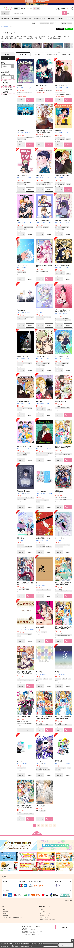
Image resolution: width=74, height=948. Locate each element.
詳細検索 (69, 13)
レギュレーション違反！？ (62, 265)
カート (31, 100)
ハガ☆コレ (39, 36)
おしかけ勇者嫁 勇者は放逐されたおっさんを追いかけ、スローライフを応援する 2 (25, 673)
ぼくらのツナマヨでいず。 (62, 356)
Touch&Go (39, 446)
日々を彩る (39, 672)
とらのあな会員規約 (40, 926)
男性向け (30, 8)
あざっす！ (20, 220)
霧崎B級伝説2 (58, 761)
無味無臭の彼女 (40, 627)
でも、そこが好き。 (41, 491)
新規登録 (63, 8)
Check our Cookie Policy (50, 945)
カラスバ (70, 23)
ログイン (67, 8)
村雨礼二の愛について (23, 356)
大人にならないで (21, 310)
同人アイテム (51, 18)
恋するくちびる (40, 175)
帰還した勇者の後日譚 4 (23, 717)
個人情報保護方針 (26, 931)
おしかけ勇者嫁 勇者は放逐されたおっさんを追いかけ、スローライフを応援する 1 (25, 807)
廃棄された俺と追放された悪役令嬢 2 (44, 265)
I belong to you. (40, 761)
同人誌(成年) (15, 18)
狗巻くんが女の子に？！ (23, 175)
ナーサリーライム (59, 538)
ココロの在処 (39, 401)
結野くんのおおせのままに (43, 806)
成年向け (23, 8)
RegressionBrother (41, 310)
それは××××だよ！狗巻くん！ (63, 220)
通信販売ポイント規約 (27, 928)
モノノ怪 (64, 23)
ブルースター (20, 761)
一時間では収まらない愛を (62, 175)
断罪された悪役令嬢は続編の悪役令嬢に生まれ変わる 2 (44, 717)
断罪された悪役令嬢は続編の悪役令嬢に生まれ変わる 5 (63, 446)
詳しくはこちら (68, 900)
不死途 (51, 23)
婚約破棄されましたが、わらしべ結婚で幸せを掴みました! (44, 131)
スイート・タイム (21, 627)
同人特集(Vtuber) (26, 18)
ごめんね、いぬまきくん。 (43, 356)
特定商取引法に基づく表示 (28, 932)
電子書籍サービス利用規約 (28, 929)
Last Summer (21, 130)
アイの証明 (58, 130)
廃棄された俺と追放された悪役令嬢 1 (25, 583)
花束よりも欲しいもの (61, 85)
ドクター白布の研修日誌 (42, 220)
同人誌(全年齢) (5, 18)
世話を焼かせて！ (21, 538)
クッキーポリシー (38, 931)
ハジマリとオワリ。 (22, 265)
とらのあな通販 (4, 26)
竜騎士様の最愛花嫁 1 (61, 401)
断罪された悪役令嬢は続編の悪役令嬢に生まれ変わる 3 (63, 627)
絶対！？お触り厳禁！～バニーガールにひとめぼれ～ (63, 310)
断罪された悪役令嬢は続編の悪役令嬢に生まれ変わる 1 (63, 717)
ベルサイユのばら (44, 23)
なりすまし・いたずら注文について (30, 934)
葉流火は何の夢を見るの (23, 491)
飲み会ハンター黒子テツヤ (24, 446)
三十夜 (57, 672)
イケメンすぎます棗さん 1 (61, 36)
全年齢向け (16, 8)
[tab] (37, 54)
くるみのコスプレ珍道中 (23, 401)
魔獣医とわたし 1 (59, 491)
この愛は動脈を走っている (43, 538)
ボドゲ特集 (61, 18)
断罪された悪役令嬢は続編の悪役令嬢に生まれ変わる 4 (63, 583)
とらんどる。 (46, 36)
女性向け (37, 8)
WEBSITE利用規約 (26, 926)
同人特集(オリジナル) (39, 18)
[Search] (12, 77)
